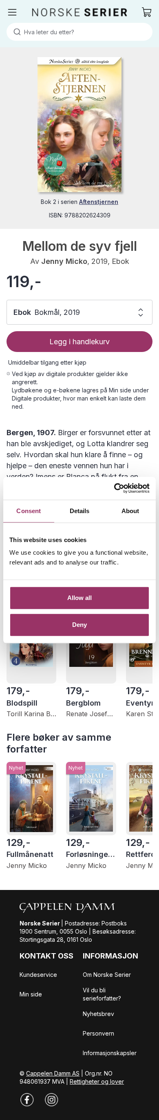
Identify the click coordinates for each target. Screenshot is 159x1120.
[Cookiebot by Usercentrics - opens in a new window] (114, 488)
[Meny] (12, 12)
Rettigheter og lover (97, 1081)
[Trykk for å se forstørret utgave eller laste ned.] (79, 124)
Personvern (98, 1033)
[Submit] (15, 32)
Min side (31, 994)
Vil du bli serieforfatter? (102, 994)
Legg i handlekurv (79, 341)
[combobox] (79, 32)
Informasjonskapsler (110, 1052)
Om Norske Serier (107, 974)
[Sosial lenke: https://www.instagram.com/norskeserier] (51, 1099)
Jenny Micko (64, 261)
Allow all (79, 597)
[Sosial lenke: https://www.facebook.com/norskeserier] (27, 1099)
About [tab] (130, 510)
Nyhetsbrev (98, 1013)
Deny (79, 624)
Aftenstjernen (98, 201)
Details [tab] (80, 510)
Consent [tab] (28, 510)
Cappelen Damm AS (53, 1073)
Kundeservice (38, 974)
